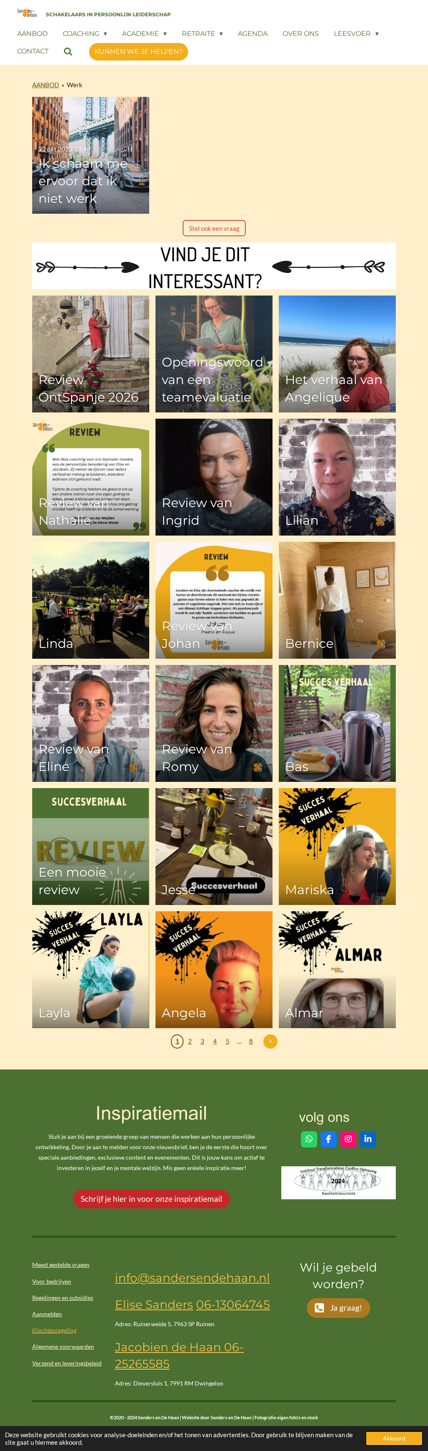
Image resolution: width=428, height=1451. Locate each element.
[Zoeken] (68, 52)
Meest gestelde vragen (60, 1264)
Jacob (132, 1347)
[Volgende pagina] (270, 1041)
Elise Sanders (154, 1304)
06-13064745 (233, 1304)
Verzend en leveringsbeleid (67, 1363)
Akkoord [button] (394, 1438)
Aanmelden (47, 1313)
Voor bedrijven (51, 1281)
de (177, 1347)
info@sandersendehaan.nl (192, 1278)
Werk (74, 84)
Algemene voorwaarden (63, 1346)
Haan (203, 1347)
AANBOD (45, 84)
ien (159, 1347)
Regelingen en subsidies (62, 1297)
